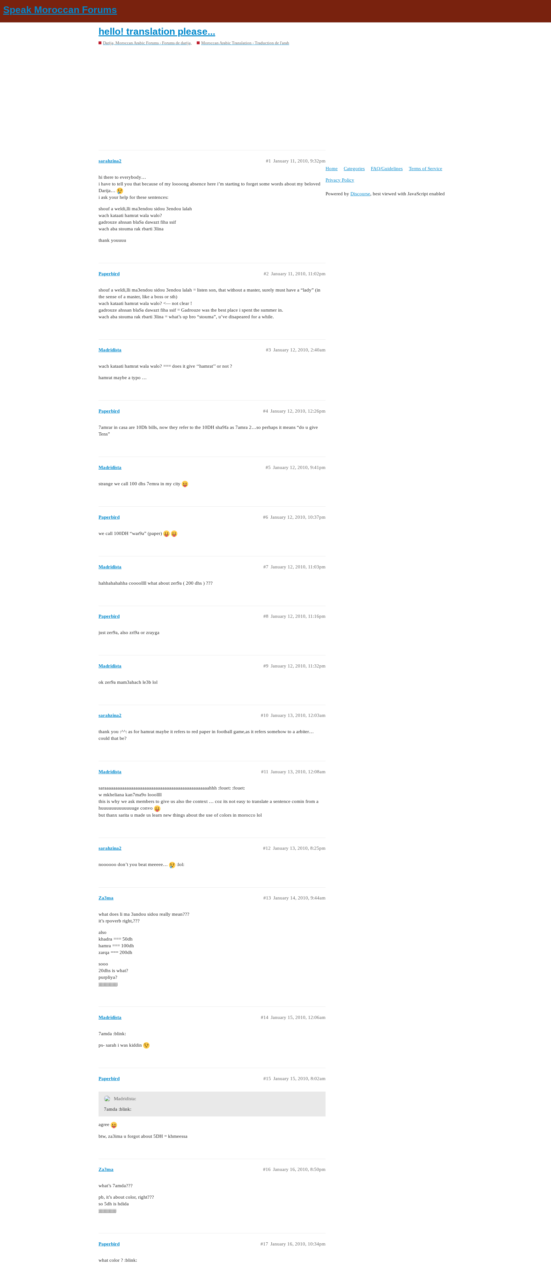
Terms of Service (425, 168)
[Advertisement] (275, 95)
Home (332, 168)
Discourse (360, 193)
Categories (354, 168)
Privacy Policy (340, 180)
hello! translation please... (157, 31)
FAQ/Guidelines (387, 168)
